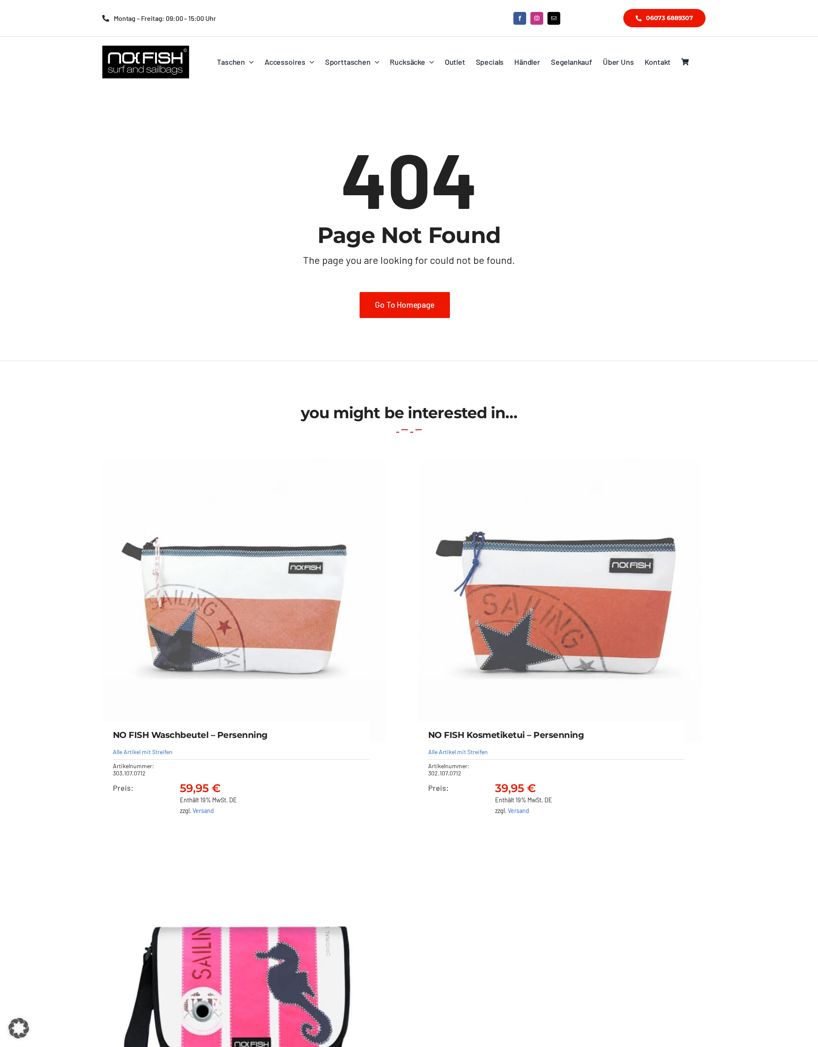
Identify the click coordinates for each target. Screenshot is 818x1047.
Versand (203, 810)
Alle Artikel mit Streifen (143, 751)
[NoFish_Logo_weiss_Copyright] (145, 49)
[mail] (553, 18)
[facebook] (519, 18)
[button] (18, 1028)
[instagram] (536, 18)
